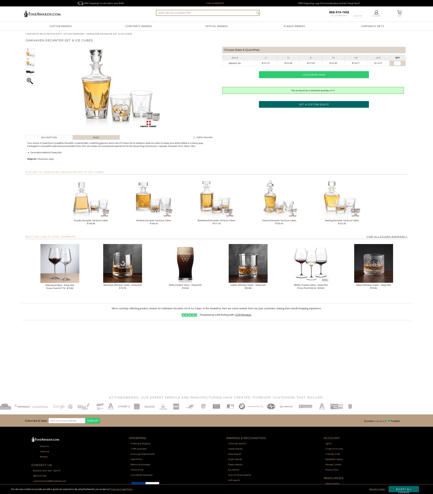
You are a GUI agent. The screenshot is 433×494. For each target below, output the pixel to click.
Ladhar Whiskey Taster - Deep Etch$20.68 (248, 286)
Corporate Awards (138, 26)
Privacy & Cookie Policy (121, 489)
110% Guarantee (139, 448)
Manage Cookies (377, 489)
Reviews (243, 315)
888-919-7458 (339, 12)
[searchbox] (208, 13)
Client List (44, 451)
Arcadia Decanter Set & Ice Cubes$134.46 (91, 222)
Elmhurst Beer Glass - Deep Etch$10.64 (185, 286)
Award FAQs (136, 459)
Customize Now (314, 74)
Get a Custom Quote (314, 104)
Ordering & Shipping (140, 443)
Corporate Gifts (372, 26)
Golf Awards (234, 480)
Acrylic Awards (235, 459)
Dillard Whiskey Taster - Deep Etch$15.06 (373, 286)
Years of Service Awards (239, 475)
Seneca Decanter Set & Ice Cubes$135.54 (279, 222)
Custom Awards (60, 26)
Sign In (328, 443)
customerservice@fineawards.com (49, 481)
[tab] (49, 137)
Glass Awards (234, 454)
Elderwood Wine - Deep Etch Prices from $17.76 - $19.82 (59, 287)
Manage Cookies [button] (333, 464)
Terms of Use (137, 469)
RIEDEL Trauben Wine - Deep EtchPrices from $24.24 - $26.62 (311, 286)
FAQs (96, 137)
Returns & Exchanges (140, 464)
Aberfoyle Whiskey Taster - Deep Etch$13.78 (122, 286)
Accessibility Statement (141, 475)
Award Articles (332, 483)
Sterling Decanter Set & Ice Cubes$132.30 (342, 222)
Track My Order (332, 454)
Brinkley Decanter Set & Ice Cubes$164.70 (153, 222)
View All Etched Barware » (387, 237)
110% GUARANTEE (215, 3)
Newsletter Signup (334, 459)
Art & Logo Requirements (143, 454)
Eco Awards (233, 469)
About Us (44, 446)
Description (49, 137)
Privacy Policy (331, 469)
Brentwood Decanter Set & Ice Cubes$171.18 (216, 222)
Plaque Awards (294, 26)
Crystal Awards (216, 26)
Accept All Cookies (404, 490)
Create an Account (334, 448)
